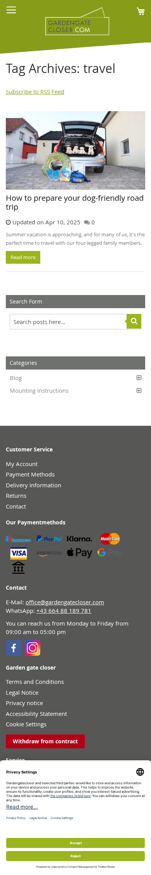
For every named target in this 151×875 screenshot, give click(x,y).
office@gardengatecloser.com (65, 602)
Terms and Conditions (35, 681)
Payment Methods (30, 474)
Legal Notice (22, 692)
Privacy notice (24, 703)
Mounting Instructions (39, 390)
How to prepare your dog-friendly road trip (75, 202)
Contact (16, 506)
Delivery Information (33, 485)
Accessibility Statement (36, 713)
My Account (22, 464)
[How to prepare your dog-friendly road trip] (75, 150)
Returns (16, 495)
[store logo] (74, 21)
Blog (16, 378)
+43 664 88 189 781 (63, 610)
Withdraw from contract (45, 741)
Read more (23, 257)
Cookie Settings (26, 724)
